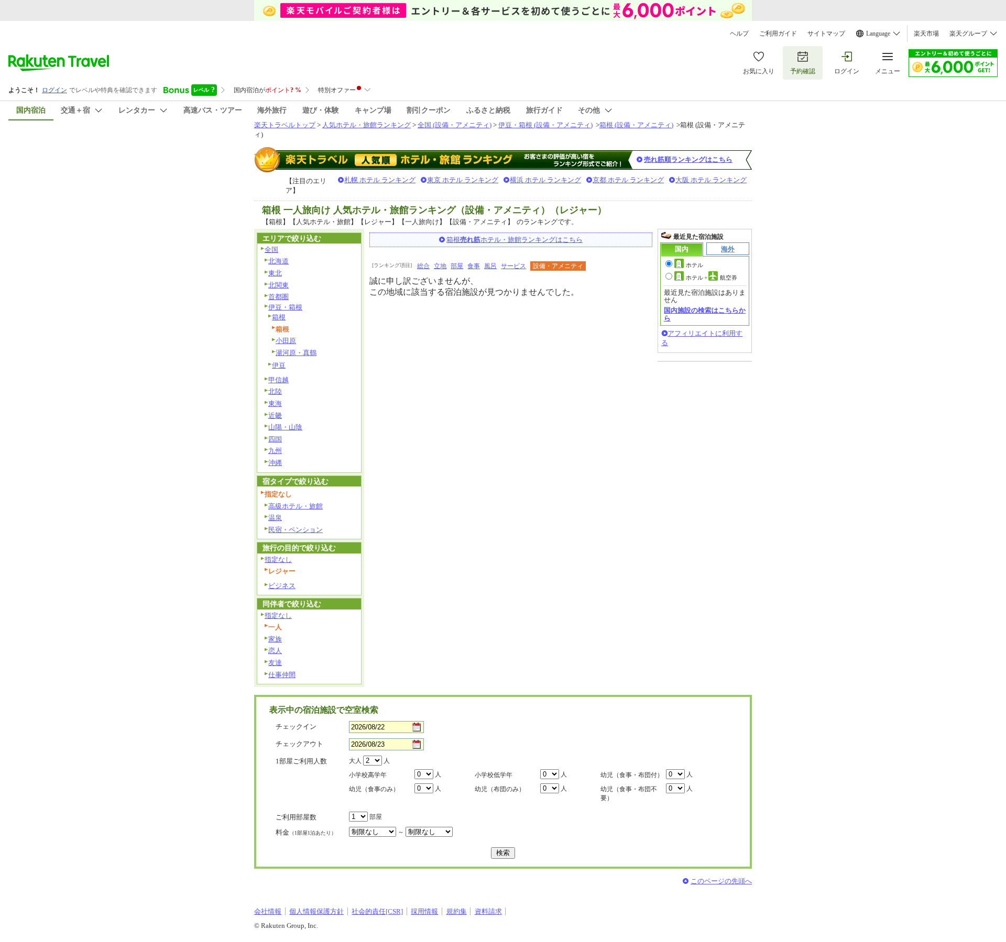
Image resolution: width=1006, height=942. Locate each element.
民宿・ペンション (295, 530)
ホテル (694, 265)
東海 (275, 403)
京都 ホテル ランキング (628, 180)
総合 (423, 266)
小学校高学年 (368, 775)
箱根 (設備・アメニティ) (636, 125)
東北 (275, 273)
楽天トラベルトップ (284, 125)
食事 (473, 266)
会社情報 (267, 911)
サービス (513, 266)
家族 (275, 639)
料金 (306, 832)
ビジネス (282, 586)
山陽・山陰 (285, 427)
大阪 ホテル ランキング (711, 180)
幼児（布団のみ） (500, 789)
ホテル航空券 (711, 277)
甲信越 (278, 380)
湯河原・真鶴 (296, 353)
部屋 (457, 266)
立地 (440, 266)
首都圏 (278, 297)
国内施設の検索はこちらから (705, 314)
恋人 (275, 651)
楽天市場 (926, 33)
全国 (271, 249)
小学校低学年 (493, 775)
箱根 (279, 317)
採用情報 (424, 911)
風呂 (490, 266)
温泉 (275, 518)
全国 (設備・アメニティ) (454, 125)
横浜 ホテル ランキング (545, 180)
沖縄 (275, 463)
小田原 (286, 341)
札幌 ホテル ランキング (379, 180)
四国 (275, 439)
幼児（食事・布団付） (631, 775)
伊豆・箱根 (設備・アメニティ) (545, 125)
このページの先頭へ (721, 881)
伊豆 (279, 365)
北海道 (278, 261)
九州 (275, 451)
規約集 (456, 911)
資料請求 (488, 911)
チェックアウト (299, 744)
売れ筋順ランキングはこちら (688, 159)
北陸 (275, 391)
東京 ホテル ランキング (462, 180)
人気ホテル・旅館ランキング (366, 125)
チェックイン (296, 726)
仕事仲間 (282, 675)
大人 (355, 760)
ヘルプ (739, 33)
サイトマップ (826, 33)
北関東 (278, 285)
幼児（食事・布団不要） (628, 793)
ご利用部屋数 (296, 817)
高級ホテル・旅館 (295, 506)
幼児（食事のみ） (374, 789)
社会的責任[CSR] (377, 911)
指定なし (278, 559)
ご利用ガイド (778, 33)
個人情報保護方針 (316, 911)
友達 (275, 663)
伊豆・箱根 (285, 307)
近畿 (275, 415)
